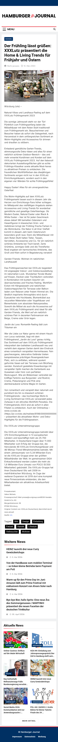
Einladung (38, 521)
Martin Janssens (13, 66)
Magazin (9, 645)
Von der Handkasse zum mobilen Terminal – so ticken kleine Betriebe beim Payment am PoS (29, 566)
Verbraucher (12, 531)
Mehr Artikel (29, 721)
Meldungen (37, 645)
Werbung (42, 737)
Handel (8, 39)
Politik (8, 674)
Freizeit (9, 526)
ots (11, 515)
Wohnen (26, 531)
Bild (16, 521)
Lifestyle (32, 526)
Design (25, 521)
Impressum (17, 737)
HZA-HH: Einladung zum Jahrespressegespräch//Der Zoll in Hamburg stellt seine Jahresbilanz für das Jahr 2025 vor (42, 656)
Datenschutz (30, 737)
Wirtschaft (10, 702)
